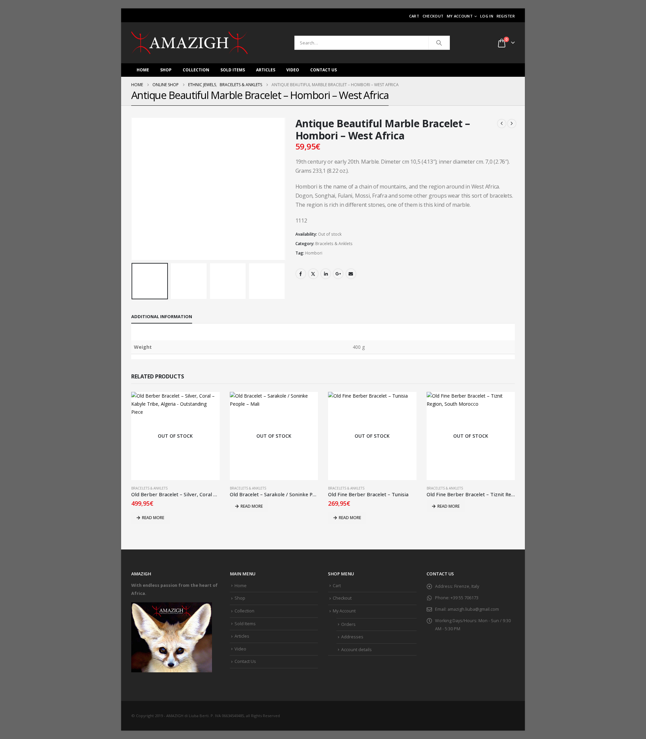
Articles (265, 70)
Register (506, 16)
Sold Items (232, 70)
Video (292, 70)
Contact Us (323, 70)
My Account (460, 16)
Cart (414, 16)
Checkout (433, 16)
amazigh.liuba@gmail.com (473, 609)
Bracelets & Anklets (334, 243)
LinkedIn (325, 273)
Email (351, 273)
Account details (356, 649)
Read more (153, 517)
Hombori (313, 253)
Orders (348, 624)
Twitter (313, 273)
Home (143, 70)
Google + (338, 273)
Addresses (352, 637)
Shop (166, 70)
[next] (511, 123)
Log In (486, 16)
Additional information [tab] (161, 316)
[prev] (501, 123)
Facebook (300, 273)
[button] (133, 189)
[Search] (439, 42)
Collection (196, 70)
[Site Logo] (189, 42)
